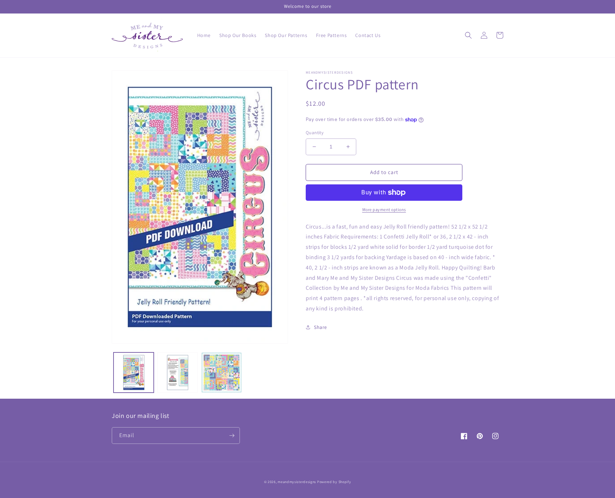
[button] (468, 35)
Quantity (315, 133)
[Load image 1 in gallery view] (134, 372)
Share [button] (320, 327)
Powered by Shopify (334, 481)
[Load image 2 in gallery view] (177, 372)
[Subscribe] (232, 435)
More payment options (384, 209)
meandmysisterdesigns (297, 481)
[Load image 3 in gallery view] (221, 372)
